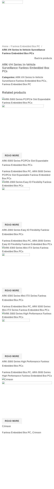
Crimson (6, 426)
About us (6, 445)
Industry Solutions (11, 475)
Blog (4, 455)
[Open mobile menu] (50, 4)
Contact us (7, 461)
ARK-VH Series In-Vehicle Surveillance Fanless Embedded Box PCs (23, 52)
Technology (8, 480)
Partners (6, 450)
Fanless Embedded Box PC (26, 46)
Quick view (5, 149)
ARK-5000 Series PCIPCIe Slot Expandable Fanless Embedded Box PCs (26, 175)
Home (5, 46)
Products (6, 470)
